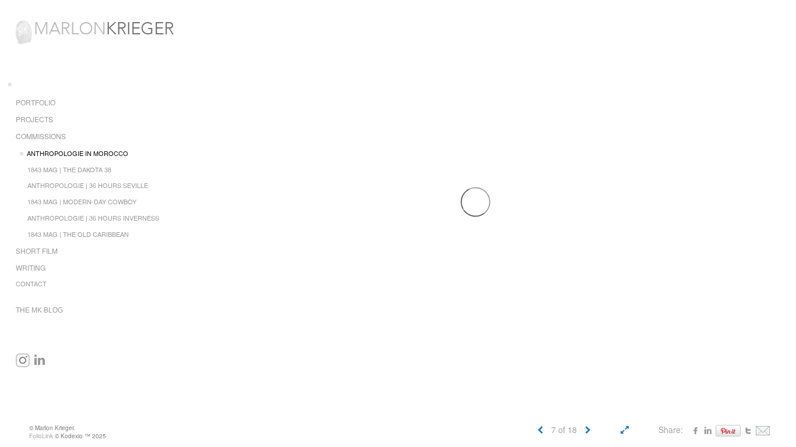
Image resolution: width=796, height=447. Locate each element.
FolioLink (41, 436)
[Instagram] (23, 360)
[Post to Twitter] (748, 429)
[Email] (763, 429)
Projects (34, 119)
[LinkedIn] (40, 360)
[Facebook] (695, 429)
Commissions (41, 136)
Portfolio (35, 102)
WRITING (30, 267)
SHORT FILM (37, 251)
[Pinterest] (728, 429)
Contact (31, 283)
